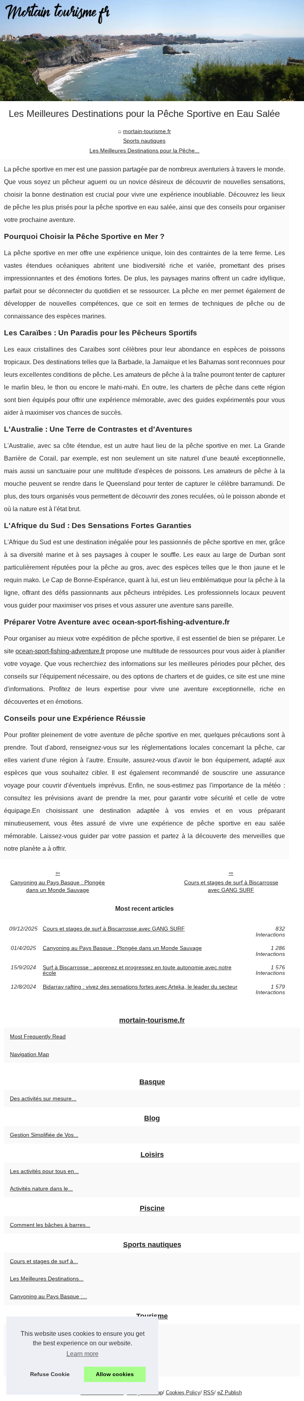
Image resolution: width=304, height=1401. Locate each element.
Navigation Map (29, 1054)
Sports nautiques (144, 140)
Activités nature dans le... (41, 1188)
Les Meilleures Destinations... (47, 1278)
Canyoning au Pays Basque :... (48, 1296)
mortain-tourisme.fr (147, 131)
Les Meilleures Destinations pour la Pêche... (144, 150)
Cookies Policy (183, 1392)
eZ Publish (229, 1392)
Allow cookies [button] (115, 1374)
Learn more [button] (82, 1353)
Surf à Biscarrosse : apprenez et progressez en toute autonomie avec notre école (137, 970)
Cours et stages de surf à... (44, 1261)
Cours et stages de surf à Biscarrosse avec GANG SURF (231, 886)
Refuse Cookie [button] (50, 1374)
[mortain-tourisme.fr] (152, 50)
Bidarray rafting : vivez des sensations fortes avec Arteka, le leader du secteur (140, 987)
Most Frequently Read (38, 1036)
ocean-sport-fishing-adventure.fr (59, 651)
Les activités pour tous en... (44, 1171)
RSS (208, 1392)
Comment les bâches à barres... (50, 1225)
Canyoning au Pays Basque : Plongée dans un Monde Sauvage (57, 886)
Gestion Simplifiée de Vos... (44, 1135)
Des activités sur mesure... (43, 1098)
